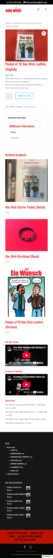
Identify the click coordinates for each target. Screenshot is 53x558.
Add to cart (24, 95)
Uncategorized (17, 23)
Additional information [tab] (17, 118)
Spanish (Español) (18, 464)
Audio (13, 450)
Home (7, 23)
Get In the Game (25, 539)
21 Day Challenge (29, 536)
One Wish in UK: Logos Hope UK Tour (20, 419)
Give (12, 536)
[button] (44, 33)
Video (13, 471)
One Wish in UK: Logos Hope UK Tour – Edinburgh (25, 405)
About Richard (17, 533)
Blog (9, 447)
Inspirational (16, 454)
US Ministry (15, 467)
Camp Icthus (12, 474)
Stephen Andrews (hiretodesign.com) (29, 554)
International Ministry (20, 457)
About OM (36, 533)
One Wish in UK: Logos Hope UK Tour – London (24, 412)
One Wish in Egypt (12, 423)
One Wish (14, 460)
